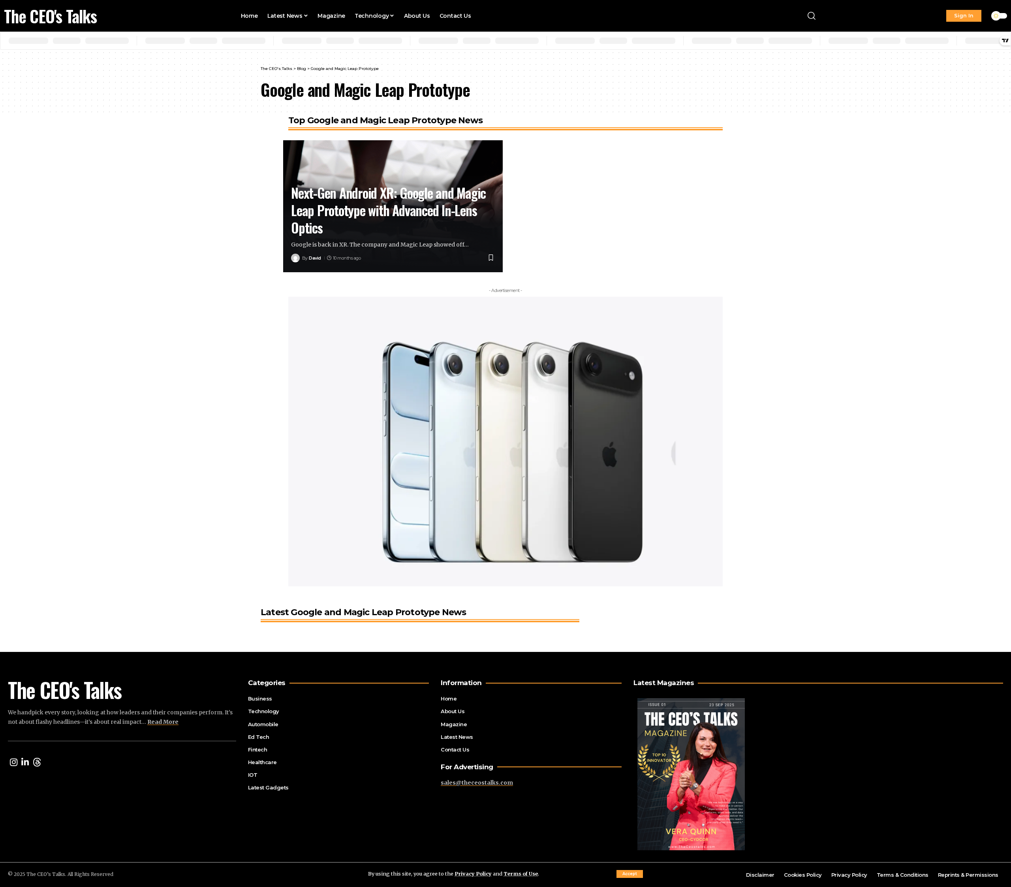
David (315, 258)
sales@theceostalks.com (477, 782)
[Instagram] (13, 762)
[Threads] (37, 762)
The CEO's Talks (50, 16)
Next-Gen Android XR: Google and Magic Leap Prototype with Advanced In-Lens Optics (388, 210)
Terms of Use (521, 873)
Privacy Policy (473, 873)
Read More (163, 721)
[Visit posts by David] (295, 258)
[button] (629, 874)
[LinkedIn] (25, 762)
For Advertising (467, 767)
